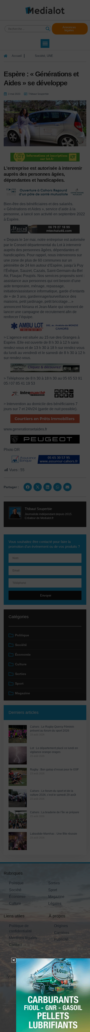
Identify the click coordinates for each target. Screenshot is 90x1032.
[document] (45, 516)
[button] (13, 960)
